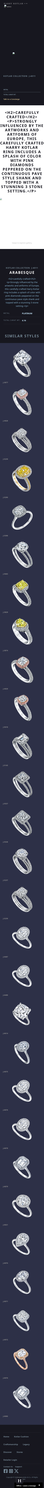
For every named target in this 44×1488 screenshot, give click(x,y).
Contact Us (8, 1466)
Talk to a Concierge (11, 99)
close (39, 1485)
